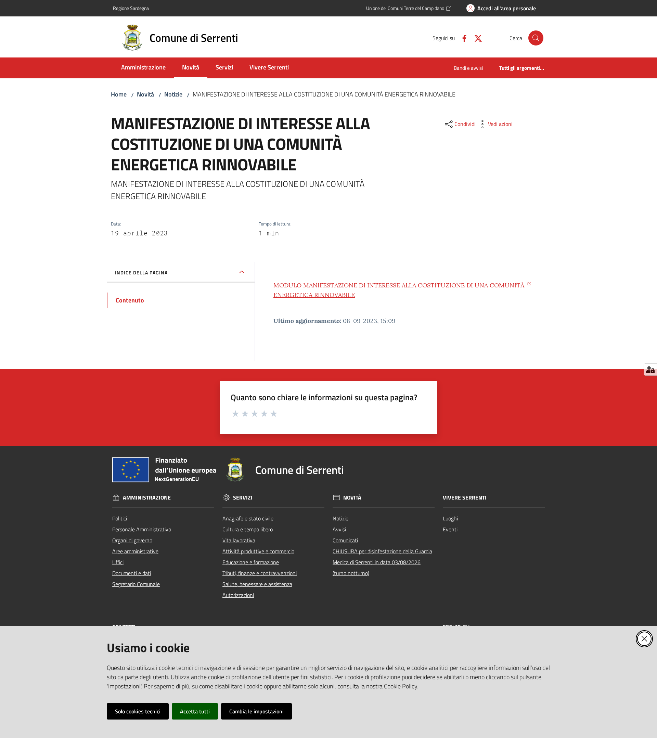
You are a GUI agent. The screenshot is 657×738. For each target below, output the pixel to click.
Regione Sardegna (131, 8)
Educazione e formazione (250, 562)
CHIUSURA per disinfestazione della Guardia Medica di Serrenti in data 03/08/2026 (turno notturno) (382, 562)
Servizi (243, 498)
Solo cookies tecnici (137, 711)
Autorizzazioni (238, 595)
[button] (536, 38)
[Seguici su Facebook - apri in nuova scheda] (461, 38)
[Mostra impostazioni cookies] (650, 369)
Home (119, 94)
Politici (119, 518)
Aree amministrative (135, 551)
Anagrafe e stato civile (247, 518)
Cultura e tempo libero (247, 529)
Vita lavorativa (238, 540)
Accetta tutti (195, 711)
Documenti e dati (131, 573)
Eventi (450, 529)
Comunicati (345, 540)
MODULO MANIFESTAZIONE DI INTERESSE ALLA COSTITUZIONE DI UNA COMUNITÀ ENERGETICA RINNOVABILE (398, 290)
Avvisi (339, 529)
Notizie (173, 94)
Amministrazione (147, 498)
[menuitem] (143, 67)
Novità (145, 94)
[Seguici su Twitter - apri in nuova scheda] (475, 38)
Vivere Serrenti (465, 498)
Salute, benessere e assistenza (257, 584)
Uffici (118, 562)
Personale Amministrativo (141, 529)
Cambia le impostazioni (256, 711)
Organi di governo (132, 540)
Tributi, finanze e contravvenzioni (259, 573)
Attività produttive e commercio (258, 551)
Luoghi (450, 518)
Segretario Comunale (136, 584)
